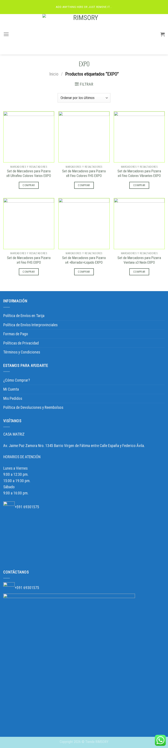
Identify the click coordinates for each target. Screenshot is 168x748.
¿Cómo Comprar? (16, 380)
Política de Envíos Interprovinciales (30, 325)
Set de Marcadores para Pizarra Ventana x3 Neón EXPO (139, 260)
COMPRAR (29, 185)
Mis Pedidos (12, 398)
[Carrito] (162, 34)
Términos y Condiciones (21, 352)
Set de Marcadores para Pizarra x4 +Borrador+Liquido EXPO (84, 260)
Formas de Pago (15, 334)
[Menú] (6, 34)
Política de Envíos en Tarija (23, 316)
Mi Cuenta (11, 389)
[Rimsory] (84, 34)
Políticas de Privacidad (21, 343)
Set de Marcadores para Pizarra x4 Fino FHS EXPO (29, 260)
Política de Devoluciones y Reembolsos (33, 407)
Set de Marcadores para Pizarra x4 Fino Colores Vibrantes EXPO (139, 173)
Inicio (53, 74)
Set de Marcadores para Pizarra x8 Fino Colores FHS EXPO (84, 173)
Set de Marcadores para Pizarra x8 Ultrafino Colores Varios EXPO (28, 173)
